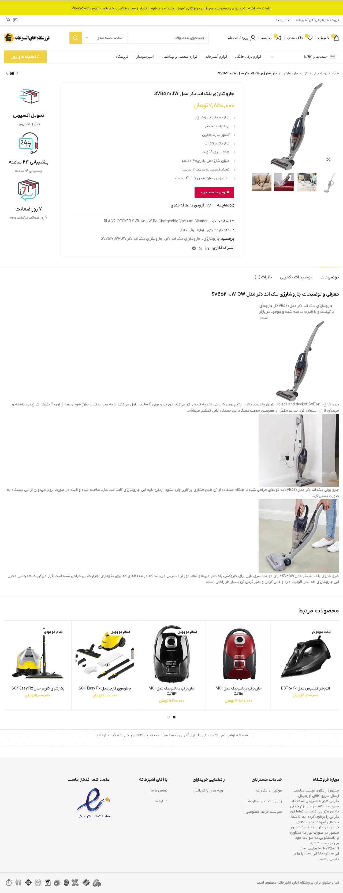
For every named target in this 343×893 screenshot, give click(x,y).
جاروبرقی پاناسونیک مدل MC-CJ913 (172, 691)
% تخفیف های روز (25, 56)
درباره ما (161, 801)
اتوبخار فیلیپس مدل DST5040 (305, 688)
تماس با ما (159, 790)
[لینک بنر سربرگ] (171, 7)
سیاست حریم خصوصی (264, 811)
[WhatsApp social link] (8, 20)
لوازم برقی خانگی (315, 73)
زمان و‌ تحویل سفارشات (264, 801)
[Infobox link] (28, 106)
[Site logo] (27, 37)
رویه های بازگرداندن (209, 790)
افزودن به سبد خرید (214, 192)
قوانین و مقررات (269, 790)
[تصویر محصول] (305, 654)
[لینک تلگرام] (194, 248)
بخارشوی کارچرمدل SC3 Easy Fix (105, 688)
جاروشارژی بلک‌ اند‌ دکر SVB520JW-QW (131, 238)
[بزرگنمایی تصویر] (328, 159)
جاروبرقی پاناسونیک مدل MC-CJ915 (239, 691)
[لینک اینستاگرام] (15, 20)
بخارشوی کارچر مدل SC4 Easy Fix (38, 688)
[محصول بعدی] (6, 73)
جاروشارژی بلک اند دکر (182, 238)
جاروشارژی (290, 73)
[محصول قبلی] (17, 73)
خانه (335, 73)
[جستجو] (75, 38)
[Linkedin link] (207, 248)
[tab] (329, 275)
